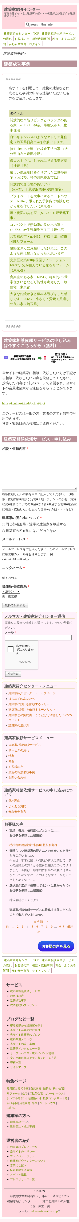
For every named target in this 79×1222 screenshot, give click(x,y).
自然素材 (35, 1088)
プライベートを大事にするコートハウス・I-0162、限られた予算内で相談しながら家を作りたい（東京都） (39, 201)
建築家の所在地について (22, 517)
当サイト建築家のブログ (25, 1034)
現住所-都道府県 (15, 586)
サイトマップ (41, 971)
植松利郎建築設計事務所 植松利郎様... (34, 845)
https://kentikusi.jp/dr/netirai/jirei (23, 403)
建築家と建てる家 (18, 1088)
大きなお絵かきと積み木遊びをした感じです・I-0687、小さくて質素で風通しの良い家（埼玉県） (39, 298)
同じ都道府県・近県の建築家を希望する (36, 524)
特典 (11, 756)
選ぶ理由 (14, 801)
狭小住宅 (58, 1088)
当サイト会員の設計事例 (25, 1030)
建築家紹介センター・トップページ (32, 693)
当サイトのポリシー (22, 1151)
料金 (55, 39)
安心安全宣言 (17, 44)
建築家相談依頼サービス (24, 745)
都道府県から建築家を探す (26, 1025)
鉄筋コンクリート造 (55, 1098)
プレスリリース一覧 (22, 1179)
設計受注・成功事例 (22, 1126)
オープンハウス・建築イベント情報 (32, 1053)
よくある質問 (17, 806)
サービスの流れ (18, 750)
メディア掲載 (18, 1174)
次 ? (61, 926)
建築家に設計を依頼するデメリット (32, 709)
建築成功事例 (18, 1000)
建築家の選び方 (18, 725)
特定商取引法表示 (21, 1170)
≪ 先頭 (38, 922)
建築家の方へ (19, 1122)
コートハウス (47, 1103)
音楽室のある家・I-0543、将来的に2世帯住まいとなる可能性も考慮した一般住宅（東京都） (39, 282)
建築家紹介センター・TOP (21, 33)
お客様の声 (22, 39)
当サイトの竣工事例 (22, 1044)
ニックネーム (13, 567)
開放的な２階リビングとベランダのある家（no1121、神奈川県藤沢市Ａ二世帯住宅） (38, 125)
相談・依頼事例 (42, 965)
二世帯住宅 (36, 1093)
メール (10, 632)
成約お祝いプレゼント (23, 1005)
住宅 (25, 1093)
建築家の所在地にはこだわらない (31, 530)
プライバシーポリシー (23, 1156)
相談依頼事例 (41, 39)
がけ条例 (12, 1103)
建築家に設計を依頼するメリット (30, 704)
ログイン (35, 44)
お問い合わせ (17, 777)
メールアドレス (15, 538)
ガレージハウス (54, 1093)
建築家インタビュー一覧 (25, 1048)
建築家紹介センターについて (28, 1161)
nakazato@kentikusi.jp (45, 1211)
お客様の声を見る (56, 946)
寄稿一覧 (15, 1062)
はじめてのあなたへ (21, 699)
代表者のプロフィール (23, 1147)
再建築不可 (34, 1098)
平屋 (34, 1103)
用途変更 (24, 1103)
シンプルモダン (16, 1098)
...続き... (11, 1108)
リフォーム (13, 1093)
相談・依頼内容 (15, 448)
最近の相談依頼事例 (21, 772)
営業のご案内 (18, 1165)
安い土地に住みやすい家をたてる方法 (33, 1058)
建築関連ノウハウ (21, 1039)
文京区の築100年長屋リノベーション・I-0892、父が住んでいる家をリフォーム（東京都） (39, 265)
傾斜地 (47, 1088)
